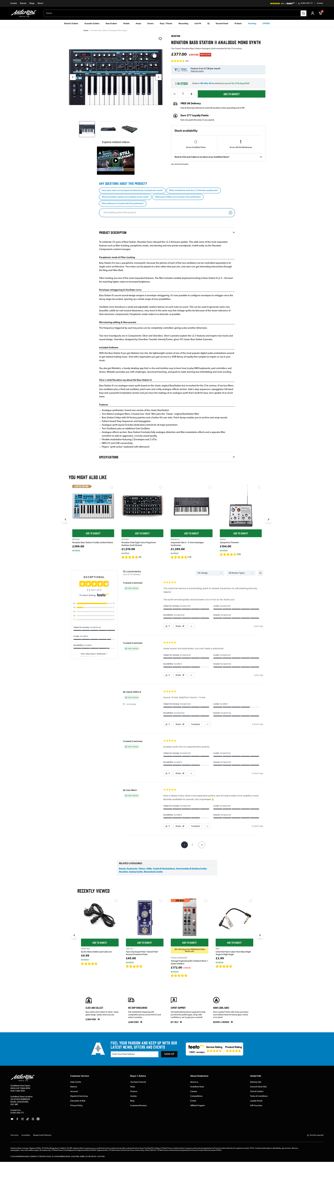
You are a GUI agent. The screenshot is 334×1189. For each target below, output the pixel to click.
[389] (145, 966)
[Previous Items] (65, 519)
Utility (149, 869)
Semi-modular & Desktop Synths (191, 869)
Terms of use (14, 1135)
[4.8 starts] (129, 557)
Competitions (196, 1096)
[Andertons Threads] (32, 1119)
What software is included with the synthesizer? (123, 203)
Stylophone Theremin (229, 543)
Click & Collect (256, 1091)
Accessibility (26, 1135)
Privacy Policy (76, 1106)
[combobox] (175, 13)
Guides (13, 3)
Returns (73, 1087)
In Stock (76, 551)
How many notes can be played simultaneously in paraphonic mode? (132, 190)
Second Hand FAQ (258, 1087)
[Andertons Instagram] (22, 1119)
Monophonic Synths (153, 872)
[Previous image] (73, 77)
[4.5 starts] (228, 554)
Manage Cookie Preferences (42, 1135)
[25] (239, 554)
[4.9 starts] (179, 975)
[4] (140, 557)
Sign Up (169, 1054)
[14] (189, 557)
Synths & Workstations (164, 869)
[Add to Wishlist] (111, 487)
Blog (132, 1101)
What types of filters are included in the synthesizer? (178, 197)
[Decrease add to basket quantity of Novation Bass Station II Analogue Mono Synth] (174, 94)
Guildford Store (197, 1087)
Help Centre (75, 1082)
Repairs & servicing (79, 1096)
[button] (179, 61)
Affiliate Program (197, 1106)
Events (193, 1101)
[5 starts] (179, 557)
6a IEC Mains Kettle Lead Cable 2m (96, 952)
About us (194, 1082)
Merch (40, 3)
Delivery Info (255, 1082)
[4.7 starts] (89, 963)
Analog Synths (136, 872)
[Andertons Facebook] (17, 1119)
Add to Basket (231, 94)
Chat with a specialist (316, 1135)
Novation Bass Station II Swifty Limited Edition (92, 543)
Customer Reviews (138, 1106)
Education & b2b (77, 1101)
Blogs (31, 3)
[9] (189, 976)
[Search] (303, 13)
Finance (133, 1091)
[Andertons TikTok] (27, 1119)
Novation (123, 872)
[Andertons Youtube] (12, 1119)
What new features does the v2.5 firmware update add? (193, 190)
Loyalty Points (256, 1101)
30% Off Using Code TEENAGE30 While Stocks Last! (189, 950)
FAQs (132, 1087)
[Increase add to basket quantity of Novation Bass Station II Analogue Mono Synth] (191, 94)
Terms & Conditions (259, 1096)
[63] (235, 966)
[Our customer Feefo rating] (214, 1049)
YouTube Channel (138, 1082)
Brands (23, 3)
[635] (100, 964)
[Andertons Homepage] (24, 13)
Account (74, 1091)
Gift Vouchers (256, 1106)
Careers (193, 1091)
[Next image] (159, 77)
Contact (320, 3)
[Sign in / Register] (313, 13)
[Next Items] (268, 519)
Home (86, 31)
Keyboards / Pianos (136, 869)
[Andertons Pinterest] (38, 1119)
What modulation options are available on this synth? (125, 197)
